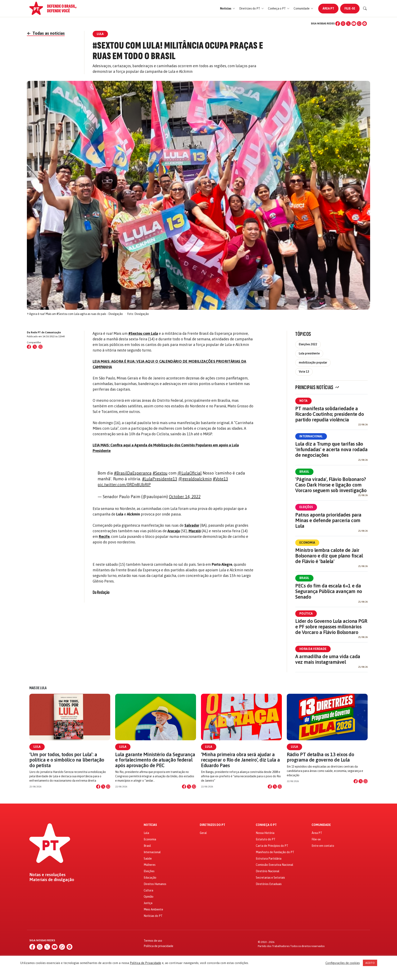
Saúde (148, 858)
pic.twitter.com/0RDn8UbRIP (124, 484)
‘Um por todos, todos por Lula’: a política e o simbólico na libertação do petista (66, 760)
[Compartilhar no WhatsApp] (40, 347)
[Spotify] (364, 23)
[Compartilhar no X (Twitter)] (35, 347)
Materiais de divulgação (51, 879)
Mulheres (149, 864)
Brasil (304, 471)
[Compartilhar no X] (103, 787)
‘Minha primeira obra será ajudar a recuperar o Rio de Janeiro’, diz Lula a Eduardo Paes (240, 760)
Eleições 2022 (308, 344)
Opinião (148, 896)
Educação (150, 877)
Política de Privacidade (145, 963)
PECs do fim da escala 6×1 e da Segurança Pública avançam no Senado (328, 591)
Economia (307, 542)
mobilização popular (313, 362)
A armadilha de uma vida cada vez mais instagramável (327, 659)
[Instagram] (343, 23)
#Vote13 (220, 478)
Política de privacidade (158, 946)
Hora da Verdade (312, 649)
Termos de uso (153, 940)
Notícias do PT (153, 915)
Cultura (148, 890)
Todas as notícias (46, 33)
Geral (203, 833)
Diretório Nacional (267, 871)
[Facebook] (337, 23)
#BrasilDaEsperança (133, 473)
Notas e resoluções (47, 874)
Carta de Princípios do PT (272, 845)
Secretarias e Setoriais (270, 877)
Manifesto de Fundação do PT (275, 852)
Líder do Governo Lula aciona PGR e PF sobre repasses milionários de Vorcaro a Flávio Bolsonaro (331, 626)
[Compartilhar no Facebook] (29, 347)
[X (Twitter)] (348, 23)
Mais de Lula (38, 687)
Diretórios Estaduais (269, 884)
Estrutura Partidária (268, 858)
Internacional (311, 436)
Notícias (150, 824)
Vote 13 (304, 371)
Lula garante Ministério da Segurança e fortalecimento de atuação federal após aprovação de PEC (155, 760)
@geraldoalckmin (195, 478)
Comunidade (321, 824)
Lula (37, 746)
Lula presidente (309, 353)
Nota (303, 400)
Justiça (148, 903)
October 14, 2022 (185, 496)
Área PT (328, 8)
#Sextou (160, 473)
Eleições (306, 507)
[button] (227, 8)
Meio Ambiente (153, 909)
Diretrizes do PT (212, 824)
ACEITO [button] (370, 962)
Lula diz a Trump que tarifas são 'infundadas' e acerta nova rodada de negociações (331, 449)
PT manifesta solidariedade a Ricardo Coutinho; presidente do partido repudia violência (329, 414)
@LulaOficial (189, 473)
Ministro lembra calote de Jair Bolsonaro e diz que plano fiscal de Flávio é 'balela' (329, 555)
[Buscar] (365, 8)
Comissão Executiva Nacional (274, 864)
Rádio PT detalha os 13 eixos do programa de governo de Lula (320, 757)
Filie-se (349, 8)
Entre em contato (323, 845)
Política (306, 613)
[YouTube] (354, 23)
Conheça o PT (266, 824)
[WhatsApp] (359, 23)
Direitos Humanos (155, 884)
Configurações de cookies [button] (342, 963)
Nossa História (265, 833)
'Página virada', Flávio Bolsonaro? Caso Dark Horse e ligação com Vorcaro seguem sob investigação (330, 484)
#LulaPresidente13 (159, 478)
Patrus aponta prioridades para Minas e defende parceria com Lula (328, 520)
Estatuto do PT (265, 839)
